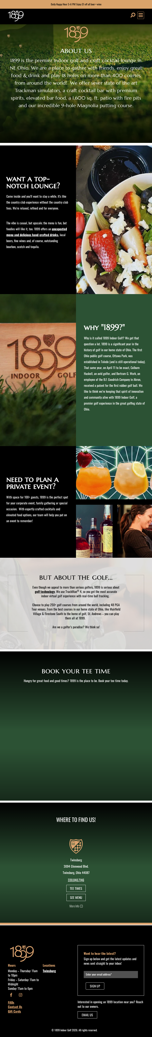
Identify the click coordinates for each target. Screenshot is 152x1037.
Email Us (87, 1014)
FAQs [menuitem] (11, 1002)
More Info (74, 906)
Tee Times (76, 888)
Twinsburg (49, 971)
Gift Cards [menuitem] (14, 1011)
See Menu (76, 897)
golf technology (45, 591)
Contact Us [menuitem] (15, 1006)
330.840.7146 (76, 880)
